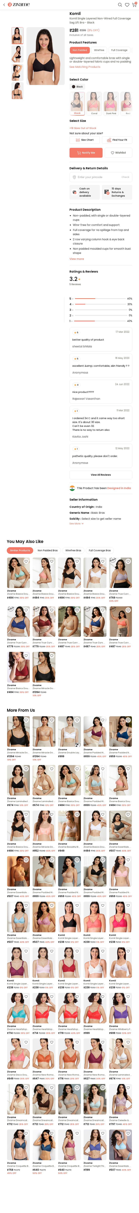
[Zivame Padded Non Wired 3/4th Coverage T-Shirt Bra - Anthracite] (95, 871)
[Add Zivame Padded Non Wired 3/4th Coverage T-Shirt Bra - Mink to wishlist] (77, 1182)
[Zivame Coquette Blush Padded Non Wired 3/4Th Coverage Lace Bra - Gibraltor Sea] (44, 1145)
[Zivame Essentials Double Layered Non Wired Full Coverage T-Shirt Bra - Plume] (120, 1145)
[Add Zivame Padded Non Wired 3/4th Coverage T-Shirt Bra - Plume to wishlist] (102, 769)
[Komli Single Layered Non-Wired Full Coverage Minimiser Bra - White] (95, 962)
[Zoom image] (45, 56)
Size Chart (87, 140)
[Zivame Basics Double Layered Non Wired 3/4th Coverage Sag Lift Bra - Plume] (18, 573)
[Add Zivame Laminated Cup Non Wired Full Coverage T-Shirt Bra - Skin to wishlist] (51, 769)
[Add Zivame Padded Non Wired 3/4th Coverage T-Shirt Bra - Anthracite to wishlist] (102, 860)
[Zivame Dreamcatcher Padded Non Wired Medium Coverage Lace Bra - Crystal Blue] (95, 1099)
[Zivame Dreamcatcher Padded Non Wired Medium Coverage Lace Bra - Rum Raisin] (44, 1099)
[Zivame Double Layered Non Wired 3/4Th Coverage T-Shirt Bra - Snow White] (69, 731)
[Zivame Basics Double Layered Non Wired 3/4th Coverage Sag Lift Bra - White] (95, 573)
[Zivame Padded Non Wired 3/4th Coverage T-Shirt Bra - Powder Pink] (120, 871)
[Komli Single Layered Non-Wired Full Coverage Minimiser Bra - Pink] (44, 962)
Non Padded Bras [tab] (48, 550)
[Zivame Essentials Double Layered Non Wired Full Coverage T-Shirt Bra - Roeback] (18, 871)
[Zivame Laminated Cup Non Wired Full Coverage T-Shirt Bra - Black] (18, 780)
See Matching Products (85, 67)
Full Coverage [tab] (119, 50)
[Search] (120, 4)
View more (77, 259)
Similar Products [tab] (20, 550)
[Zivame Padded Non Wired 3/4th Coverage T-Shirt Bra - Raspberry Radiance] (95, 731)
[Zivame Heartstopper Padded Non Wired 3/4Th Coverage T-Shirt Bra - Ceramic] (18, 1008)
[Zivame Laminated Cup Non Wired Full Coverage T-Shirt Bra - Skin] (44, 780)
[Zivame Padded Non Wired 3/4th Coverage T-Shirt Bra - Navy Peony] (120, 731)
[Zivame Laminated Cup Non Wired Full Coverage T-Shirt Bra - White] (120, 1053)
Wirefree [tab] (99, 50)
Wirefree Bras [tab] (73, 550)
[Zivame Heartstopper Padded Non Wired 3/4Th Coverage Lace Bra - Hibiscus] (69, 1008)
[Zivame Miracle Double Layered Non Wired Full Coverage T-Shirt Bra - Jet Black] (44, 667)
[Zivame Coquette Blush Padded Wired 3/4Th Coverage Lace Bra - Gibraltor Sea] (18, 1145)
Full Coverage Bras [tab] (100, 550)
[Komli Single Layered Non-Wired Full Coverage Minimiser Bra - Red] (69, 962)
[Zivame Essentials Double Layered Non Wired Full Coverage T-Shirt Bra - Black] (120, 826)
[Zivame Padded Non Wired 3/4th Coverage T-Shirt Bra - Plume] (95, 780)
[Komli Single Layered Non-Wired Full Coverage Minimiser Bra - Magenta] (18, 962)
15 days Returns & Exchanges (118, 192)
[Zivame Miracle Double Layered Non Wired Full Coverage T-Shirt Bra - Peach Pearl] (44, 826)
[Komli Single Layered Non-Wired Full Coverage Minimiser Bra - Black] (69, 917)
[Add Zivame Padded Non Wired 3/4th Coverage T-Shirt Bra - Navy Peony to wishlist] (128, 720)
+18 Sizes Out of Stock (83, 128)
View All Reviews (101, 474)
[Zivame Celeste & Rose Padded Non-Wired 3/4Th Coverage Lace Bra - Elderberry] (120, 1099)
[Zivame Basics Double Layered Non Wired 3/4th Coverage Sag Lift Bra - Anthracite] (69, 573)
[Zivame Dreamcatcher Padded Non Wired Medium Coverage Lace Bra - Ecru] (18, 1099)
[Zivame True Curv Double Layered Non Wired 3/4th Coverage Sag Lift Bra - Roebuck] (69, 621)
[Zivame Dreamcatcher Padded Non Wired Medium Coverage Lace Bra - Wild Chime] (69, 1099)
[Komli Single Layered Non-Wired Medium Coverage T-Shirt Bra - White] (120, 962)
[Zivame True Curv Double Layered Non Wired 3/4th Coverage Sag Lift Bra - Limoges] (18, 621)
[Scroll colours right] (128, 104)
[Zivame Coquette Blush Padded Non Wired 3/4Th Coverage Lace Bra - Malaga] (69, 1145)
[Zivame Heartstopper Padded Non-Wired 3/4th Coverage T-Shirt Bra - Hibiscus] (44, 1008)
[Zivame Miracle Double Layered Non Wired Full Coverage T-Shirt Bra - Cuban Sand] (44, 731)
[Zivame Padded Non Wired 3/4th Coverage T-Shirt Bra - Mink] (69, 1194)
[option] (17, 35)
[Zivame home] (19, 5)
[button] (4, 5)
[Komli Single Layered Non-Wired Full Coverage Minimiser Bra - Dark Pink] (120, 917)
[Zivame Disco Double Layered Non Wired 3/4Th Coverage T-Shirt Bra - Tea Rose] (18, 1053)
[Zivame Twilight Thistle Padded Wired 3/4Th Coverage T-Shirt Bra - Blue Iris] (95, 1145)
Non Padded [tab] (80, 50)
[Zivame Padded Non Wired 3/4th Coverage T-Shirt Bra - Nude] (69, 871)
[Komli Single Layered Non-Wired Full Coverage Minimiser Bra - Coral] (95, 917)
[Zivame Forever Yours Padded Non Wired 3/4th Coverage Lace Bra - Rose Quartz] (44, 1194)
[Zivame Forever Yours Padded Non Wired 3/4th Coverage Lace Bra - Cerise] (18, 1194)
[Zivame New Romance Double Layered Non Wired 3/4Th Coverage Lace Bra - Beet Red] (95, 1053)
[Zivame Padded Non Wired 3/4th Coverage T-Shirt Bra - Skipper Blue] (120, 1194)
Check (125, 177)
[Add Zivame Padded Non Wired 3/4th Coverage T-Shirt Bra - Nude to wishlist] (77, 860)
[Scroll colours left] (73, 104)
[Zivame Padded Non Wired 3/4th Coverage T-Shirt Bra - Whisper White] (44, 871)
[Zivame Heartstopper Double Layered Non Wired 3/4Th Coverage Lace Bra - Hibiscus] (95, 1008)
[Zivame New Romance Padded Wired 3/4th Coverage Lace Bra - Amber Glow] (44, 1053)
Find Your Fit (120, 140)
